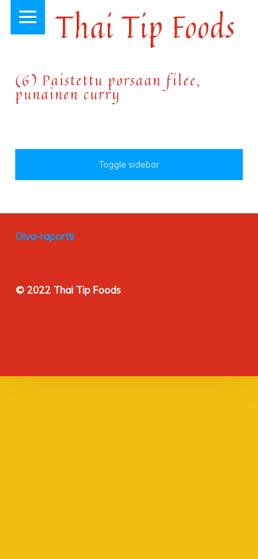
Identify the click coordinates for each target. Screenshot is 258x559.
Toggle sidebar (129, 164)
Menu (28, 17)
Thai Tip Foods (146, 27)
